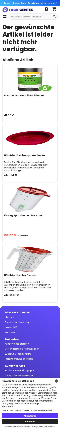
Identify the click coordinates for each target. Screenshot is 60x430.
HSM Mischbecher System (20, 275)
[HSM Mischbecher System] (30, 259)
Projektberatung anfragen (19, 358)
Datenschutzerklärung (17, 322)
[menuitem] (4, 16)
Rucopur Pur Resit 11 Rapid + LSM (24, 95)
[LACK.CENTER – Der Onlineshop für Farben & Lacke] (19, 9)
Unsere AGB (11, 327)
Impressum (11, 332)
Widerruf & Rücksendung (18, 353)
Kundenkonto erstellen (17, 343)
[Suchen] (54, 16)
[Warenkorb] (54, 9)
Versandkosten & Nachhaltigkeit (22, 348)
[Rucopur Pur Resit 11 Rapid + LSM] (30, 79)
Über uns (9, 317)
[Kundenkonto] (46, 9)
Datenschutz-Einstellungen (19, 375)
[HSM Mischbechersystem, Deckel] (30, 139)
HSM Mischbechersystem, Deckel (24, 155)
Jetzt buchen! (32, 3)
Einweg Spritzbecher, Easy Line (23, 215)
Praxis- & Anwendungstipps (19, 370)
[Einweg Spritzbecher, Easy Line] (30, 199)
